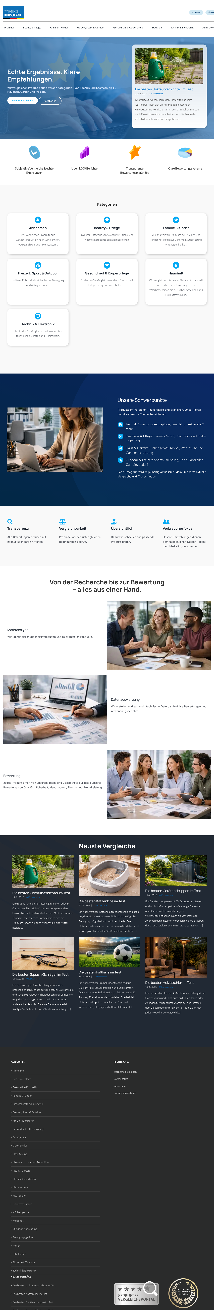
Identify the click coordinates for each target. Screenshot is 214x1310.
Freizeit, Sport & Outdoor (27, 1112)
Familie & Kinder (22, 1095)
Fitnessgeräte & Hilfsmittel (28, 1104)
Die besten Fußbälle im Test (100, 972)
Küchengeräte (21, 1212)
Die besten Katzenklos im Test (102, 901)
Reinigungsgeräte (23, 1237)
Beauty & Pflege (22, 1079)
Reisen (16, 1245)
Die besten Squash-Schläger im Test (40, 974)
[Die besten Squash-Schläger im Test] (43, 953)
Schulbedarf (19, 1254)
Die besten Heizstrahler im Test (169, 982)
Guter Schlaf (20, 1145)
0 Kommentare (156, 93)
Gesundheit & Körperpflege (28, 1129)
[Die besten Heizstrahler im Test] (176, 957)
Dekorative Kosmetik (25, 1087)
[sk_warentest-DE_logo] (13, 6)
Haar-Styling (20, 1154)
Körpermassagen (22, 1204)
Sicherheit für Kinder (24, 1262)
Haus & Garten (21, 1170)
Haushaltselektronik (24, 1179)
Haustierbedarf (21, 1187)
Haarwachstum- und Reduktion (31, 1162)
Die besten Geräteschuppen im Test (173, 890)
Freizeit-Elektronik (23, 1120)
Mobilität (18, 1220)
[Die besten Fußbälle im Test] (109, 952)
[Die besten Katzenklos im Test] (109, 875)
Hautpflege (19, 1195)
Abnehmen (19, 1070)
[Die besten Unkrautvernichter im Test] (169, 66)
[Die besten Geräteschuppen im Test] (176, 870)
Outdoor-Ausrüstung (25, 1229)
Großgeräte (19, 1137)
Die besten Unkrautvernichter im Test (164, 89)
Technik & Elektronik (24, 1270)
